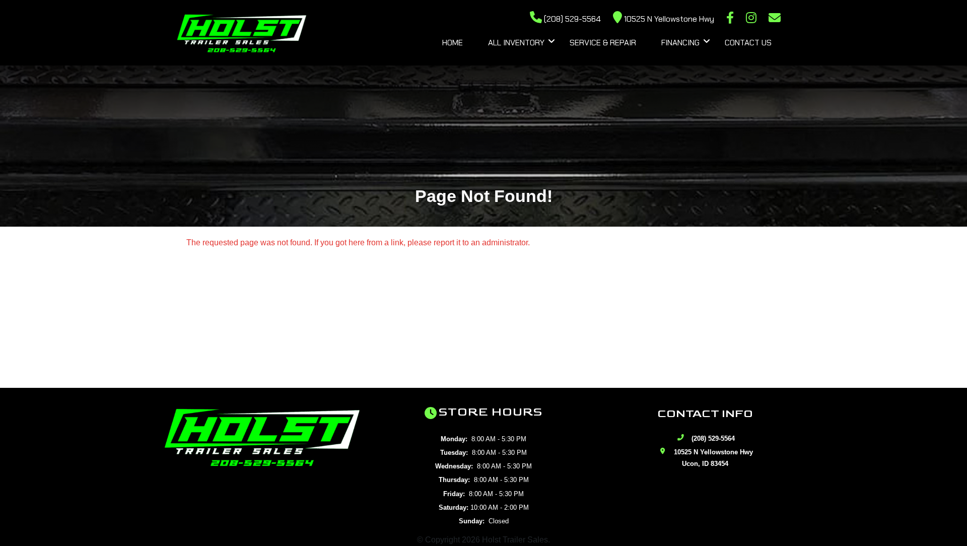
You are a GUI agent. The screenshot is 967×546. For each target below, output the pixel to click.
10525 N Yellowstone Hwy (668, 19)
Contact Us (748, 42)
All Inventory (516, 42)
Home (452, 42)
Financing (680, 42)
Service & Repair (603, 42)
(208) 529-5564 (571, 19)
